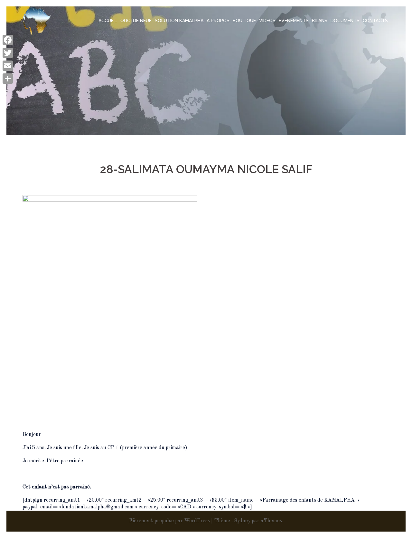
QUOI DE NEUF (136, 20)
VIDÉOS (267, 20)
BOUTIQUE (244, 20)
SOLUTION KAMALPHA (179, 20)
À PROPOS (218, 20)
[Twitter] (7, 52)
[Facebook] (7, 39)
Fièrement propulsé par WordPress (169, 521)
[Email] (7, 65)
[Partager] (7, 78)
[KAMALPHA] (37, 20)
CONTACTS (375, 20)
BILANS (319, 20)
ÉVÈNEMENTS (294, 20)
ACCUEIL (107, 20)
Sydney (242, 521)
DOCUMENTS (345, 20)
